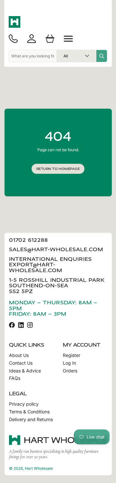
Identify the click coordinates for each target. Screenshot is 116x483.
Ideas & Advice (25, 370)
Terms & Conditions (29, 411)
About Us (19, 355)
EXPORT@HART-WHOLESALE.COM (35, 267)
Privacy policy (24, 404)
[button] (68, 38)
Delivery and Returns (31, 419)
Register (71, 355)
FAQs (14, 378)
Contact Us (21, 363)
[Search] (101, 56)
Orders (70, 370)
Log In (69, 363)
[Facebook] (12, 325)
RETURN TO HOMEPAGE (58, 169)
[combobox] (32, 56)
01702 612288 (28, 240)
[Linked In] (21, 325)
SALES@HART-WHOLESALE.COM (56, 249)
